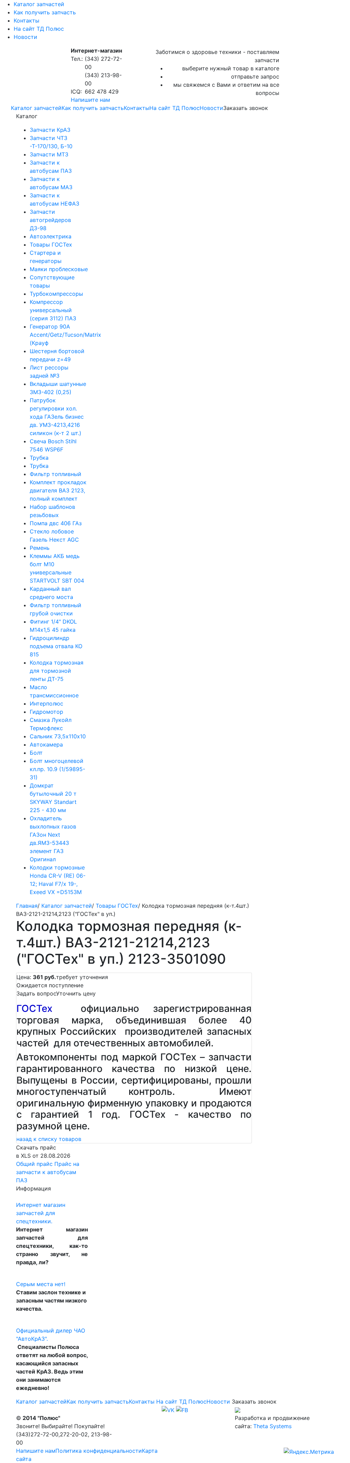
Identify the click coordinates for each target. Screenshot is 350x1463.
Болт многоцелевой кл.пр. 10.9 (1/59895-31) (57, 769)
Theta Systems (272, 1426)
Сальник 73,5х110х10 (58, 736)
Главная (27, 905)
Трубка (39, 457)
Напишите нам (90, 99)
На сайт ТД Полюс (39, 28)
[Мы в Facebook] (182, 1409)
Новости (25, 36)
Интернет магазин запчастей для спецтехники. (40, 1213)
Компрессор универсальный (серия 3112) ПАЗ (53, 310)
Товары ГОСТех (51, 244)
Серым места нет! (40, 1284)
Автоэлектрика (50, 236)
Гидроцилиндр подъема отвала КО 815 (56, 646)
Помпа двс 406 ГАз (56, 523)
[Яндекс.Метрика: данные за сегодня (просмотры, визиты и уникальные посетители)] (309, 1452)
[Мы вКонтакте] (168, 1409)
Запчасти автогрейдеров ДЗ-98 (50, 220)
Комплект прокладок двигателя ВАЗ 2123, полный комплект (58, 490)
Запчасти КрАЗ (50, 129)
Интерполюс (46, 703)
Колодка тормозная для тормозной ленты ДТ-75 (56, 670)
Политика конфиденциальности (98, 1450)
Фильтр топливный (55, 474)
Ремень (40, 547)
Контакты (26, 20)
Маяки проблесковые (59, 269)
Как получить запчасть (45, 12)
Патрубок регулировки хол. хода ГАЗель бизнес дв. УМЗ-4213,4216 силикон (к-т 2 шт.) (57, 416)
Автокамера (46, 744)
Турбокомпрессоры (56, 293)
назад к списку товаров (48, 1138)
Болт (36, 752)
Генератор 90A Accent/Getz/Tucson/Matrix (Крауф (65, 334)
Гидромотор (46, 711)
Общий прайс (34, 1163)
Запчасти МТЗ (49, 154)
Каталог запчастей (39, 4)
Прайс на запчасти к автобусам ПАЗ (47, 1172)
